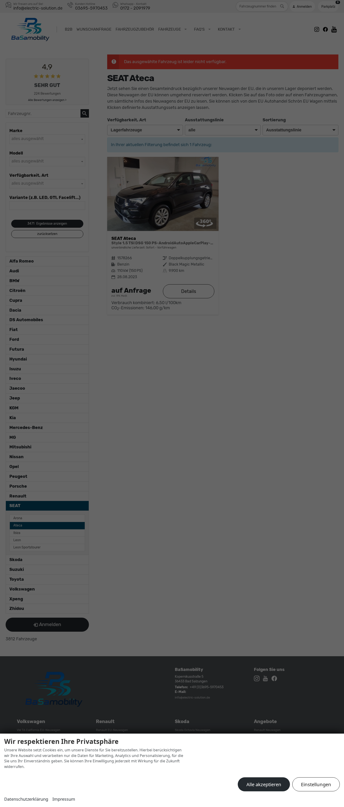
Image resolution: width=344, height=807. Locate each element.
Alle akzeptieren (263, 784)
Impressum (63, 799)
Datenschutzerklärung (26, 799)
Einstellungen (316, 784)
